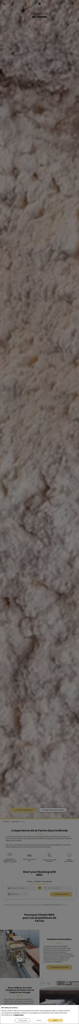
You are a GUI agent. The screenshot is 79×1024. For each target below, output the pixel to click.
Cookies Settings (22, 1020)
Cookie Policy (18, 1015)
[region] (39, 1014)
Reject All (39, 1020)
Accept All (55, 1020)
